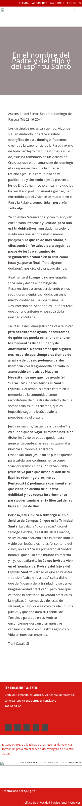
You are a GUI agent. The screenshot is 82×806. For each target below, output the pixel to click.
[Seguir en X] (17, 727)
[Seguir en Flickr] (45, 727)
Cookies (75, 802)
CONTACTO (74, 3)
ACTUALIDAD (39, 3)
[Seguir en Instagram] (26, 727)
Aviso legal (60, 802)
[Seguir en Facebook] (8, 727)
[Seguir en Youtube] (36, 727)
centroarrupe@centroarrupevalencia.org (31, 700)
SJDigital (30, 791)
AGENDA (24, 3)
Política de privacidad (36, 802)
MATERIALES (57, 3)
